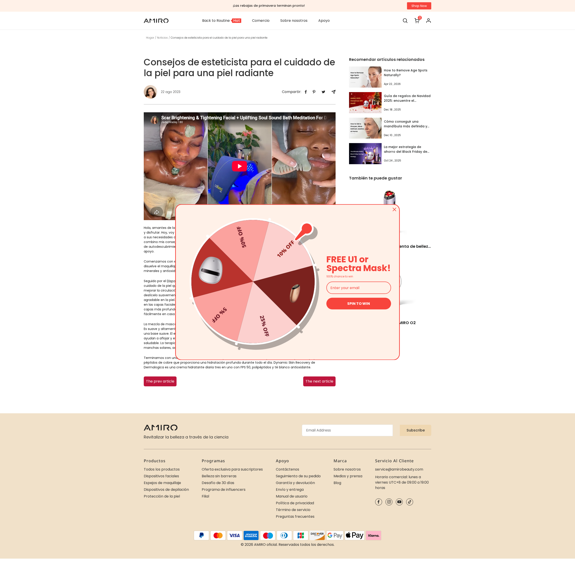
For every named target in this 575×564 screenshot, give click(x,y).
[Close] (394, 209)
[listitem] (306, 92)
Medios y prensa (348, 476)
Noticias (162, 38)
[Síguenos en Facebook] (378, 502)
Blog (337, 482)
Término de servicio (293, 509)
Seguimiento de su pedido (298, 476)
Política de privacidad (295, 503)
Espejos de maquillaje (162, 482)
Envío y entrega (290, 489)
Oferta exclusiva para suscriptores (232, 469)
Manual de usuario (291, 496)
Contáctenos (287, 469)
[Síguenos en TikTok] (409, 502)
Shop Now (419, 6)
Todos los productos (162, 469)
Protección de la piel (162, 496)
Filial (205, 496)
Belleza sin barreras (219, 476)
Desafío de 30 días (218, 482)
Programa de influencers (223, 489)
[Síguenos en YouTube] (399, 502)
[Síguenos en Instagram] (389, 502)
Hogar (150, 38)
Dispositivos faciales (161, 476)
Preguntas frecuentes (295, 516)
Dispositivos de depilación (166, 489)
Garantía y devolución (295, 482)
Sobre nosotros (347, 469)
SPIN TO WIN (358, 303)
